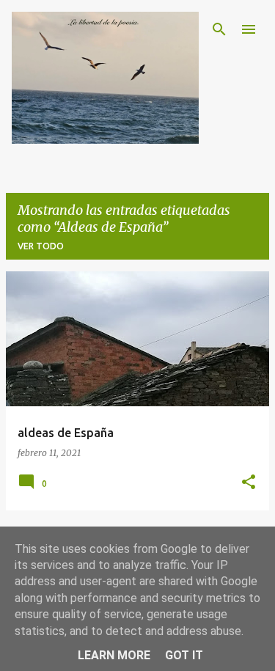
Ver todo (41, 246)
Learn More (114, 655)
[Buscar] (219, 29)
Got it (184, 655)
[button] (248, 483)
